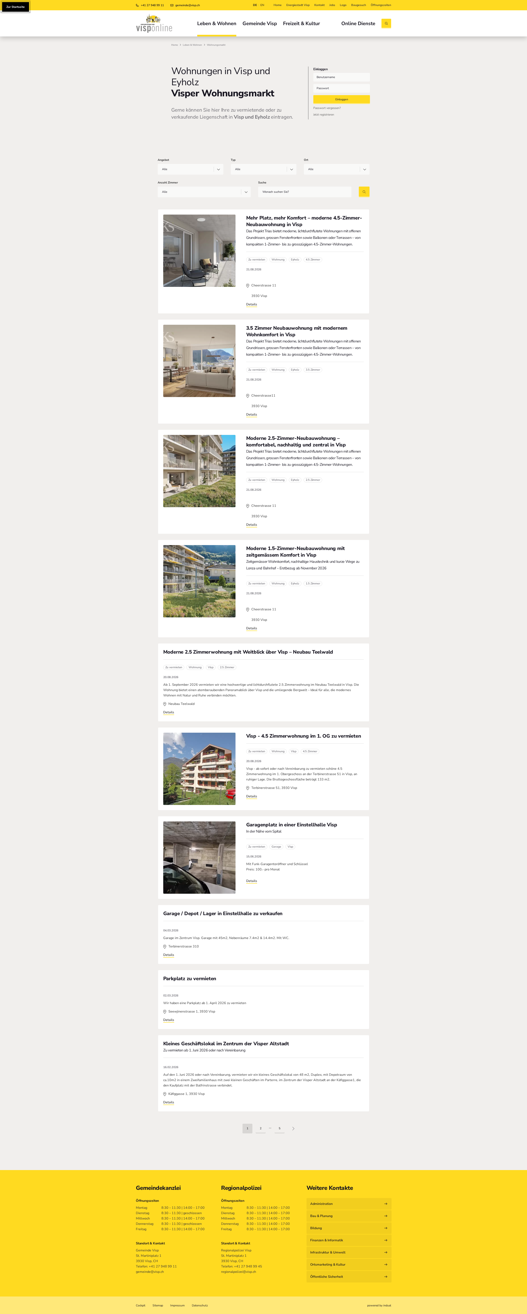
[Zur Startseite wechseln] (154, 23)
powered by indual (379, 1305)
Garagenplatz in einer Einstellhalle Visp (291, 824)
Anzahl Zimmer (168, 183)
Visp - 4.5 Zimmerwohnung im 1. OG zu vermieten (303, 736)
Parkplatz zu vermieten (189, 978)
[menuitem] (278, 5)
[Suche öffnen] (386, 23)
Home (174, 45)
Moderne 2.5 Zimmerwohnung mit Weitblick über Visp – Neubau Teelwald (248, 652)
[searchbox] (187, 169)
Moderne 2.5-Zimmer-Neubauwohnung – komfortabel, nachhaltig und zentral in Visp (296, 441)
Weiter (293, 1128)
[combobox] (190, 169)
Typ (233, 160)
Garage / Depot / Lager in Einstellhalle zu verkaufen (223, 913)
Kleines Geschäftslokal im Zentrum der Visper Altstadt (226, 1043)
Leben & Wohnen (192, 45)
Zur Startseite (15, 7)
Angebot (163, 160)
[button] (247, 1128)
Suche (262, 183)
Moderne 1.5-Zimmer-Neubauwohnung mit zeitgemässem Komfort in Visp (295, 551)
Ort (306, 160)
